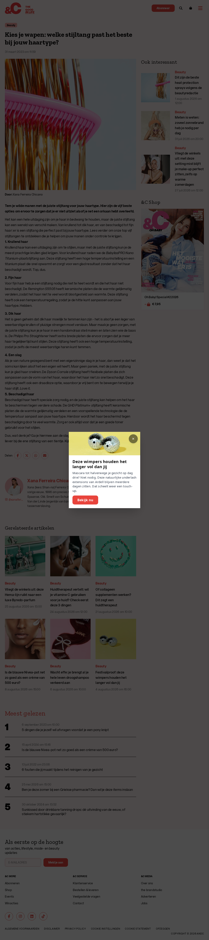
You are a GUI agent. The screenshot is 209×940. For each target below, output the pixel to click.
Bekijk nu (85, 500)
